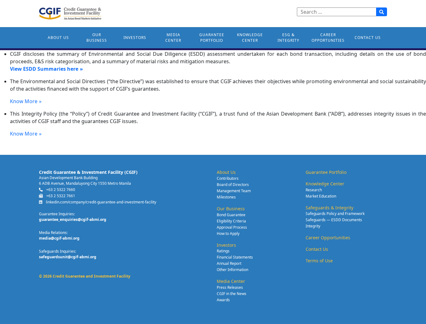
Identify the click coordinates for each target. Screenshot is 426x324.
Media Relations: (53, 232)
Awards (223, 300)
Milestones (226, 197)
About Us (58, 37)
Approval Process (232, 227)
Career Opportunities (328, 37)
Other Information (232, 269)
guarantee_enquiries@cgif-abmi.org (72, 219)
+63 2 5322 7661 (60, 195)
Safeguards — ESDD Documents (334, 219)
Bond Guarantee (231, 214)
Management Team (234, 190)
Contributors (228, 178)
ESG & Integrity (288, 37)
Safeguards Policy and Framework (335, 213)
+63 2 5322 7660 (60, 189)
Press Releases (230, 287)
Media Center (173, 37)
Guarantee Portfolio (211, 37)
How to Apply (228, 233)
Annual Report (229, 263)
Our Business (96, 37)
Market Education (321, 196)
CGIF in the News (231, 293)
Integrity (313, 226)
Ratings (223, 251)
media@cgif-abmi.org (59, 238)
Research (314, 190)
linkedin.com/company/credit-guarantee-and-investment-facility (100, 202)
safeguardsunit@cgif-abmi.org (67, 257)
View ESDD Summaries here (44, 68)
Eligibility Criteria (231, 221)
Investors (134, 37)
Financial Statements (235, 257)
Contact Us (368, 37)
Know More (23, 101)
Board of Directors (233, 184)
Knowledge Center (250, 37)
